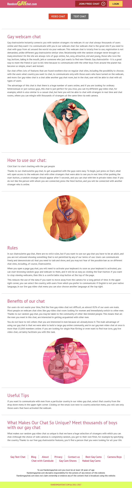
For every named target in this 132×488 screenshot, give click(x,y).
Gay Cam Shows (68, 460)
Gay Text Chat (17, 457)
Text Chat (79, 16)
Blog (33, 457)
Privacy (58, 457)
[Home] (23, 3)
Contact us (74, 457)
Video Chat (58, 16)
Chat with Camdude (42, 460)
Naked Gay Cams (91, 460)
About (45, 457)
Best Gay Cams (93, 457)
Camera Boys (114, 457)
